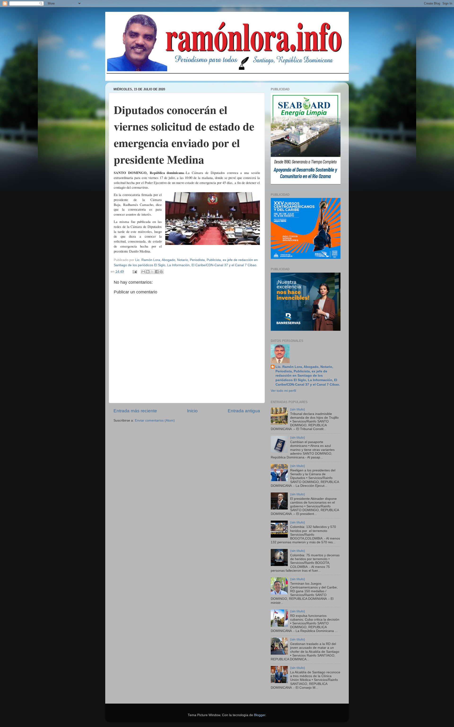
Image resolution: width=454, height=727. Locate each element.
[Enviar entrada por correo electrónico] (134, 271)
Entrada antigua (244, 410)
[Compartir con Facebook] (156, 271)
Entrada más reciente (135, 410)
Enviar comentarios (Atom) (155, 420)
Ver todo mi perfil (283, 390)
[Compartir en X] (152, 271)
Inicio (192, 410)
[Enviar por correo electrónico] (143, 271)
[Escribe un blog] (147, 271)
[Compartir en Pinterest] (161, 271)
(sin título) (297, 409)
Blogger (259, 715)
